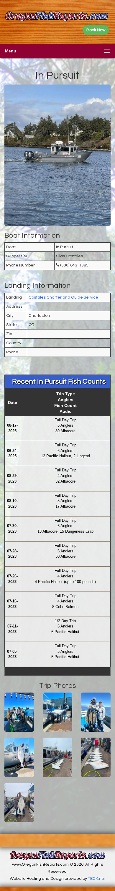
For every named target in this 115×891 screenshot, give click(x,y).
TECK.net (97, 879)
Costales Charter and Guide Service (63, 297)
